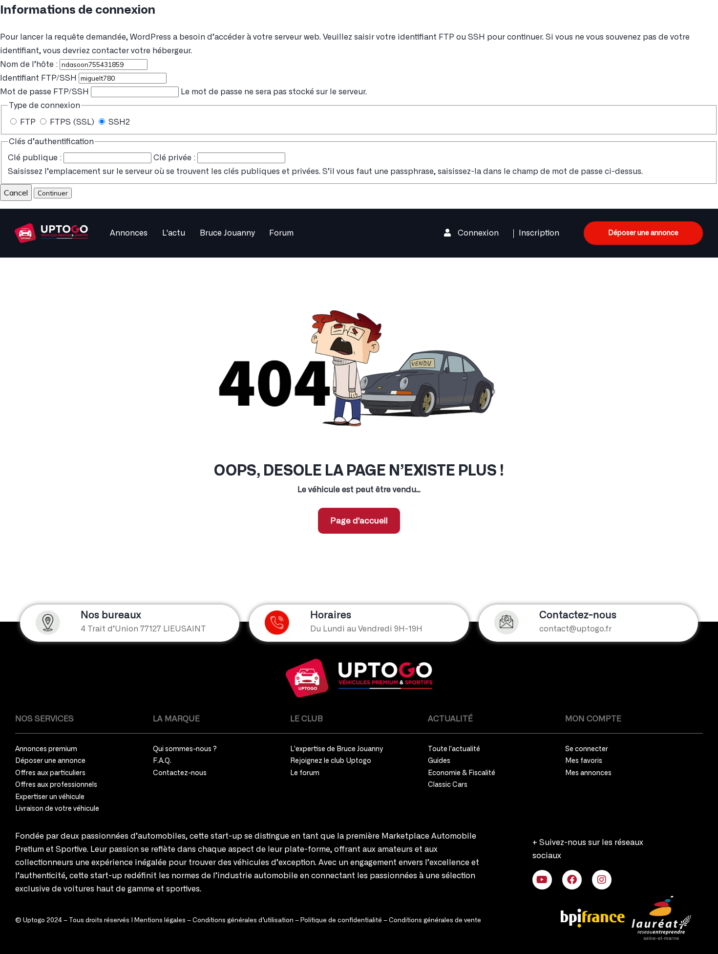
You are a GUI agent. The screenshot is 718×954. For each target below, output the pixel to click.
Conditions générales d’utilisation (243, 920)
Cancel (16, 192)
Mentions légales (160, 920)
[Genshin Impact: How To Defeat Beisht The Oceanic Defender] (359, 678)
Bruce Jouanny (227, 233)
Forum (281, 233)
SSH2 (118, 122)
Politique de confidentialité (341, 920)
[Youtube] (542, 879)
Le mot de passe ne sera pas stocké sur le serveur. (183, 92)
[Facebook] (572, 879)
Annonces (129, 233)
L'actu (173, 233)
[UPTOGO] (51, 232)
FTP (28, 122)
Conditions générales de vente (435, 920)
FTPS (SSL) (72, 122)
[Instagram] (602, 879)
